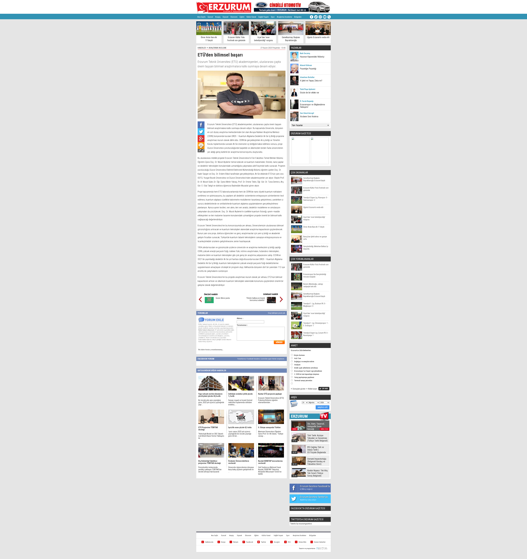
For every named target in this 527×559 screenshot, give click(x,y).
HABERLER (202, 48)
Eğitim (242, 17)
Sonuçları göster (299, 389)
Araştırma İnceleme (284, 17)
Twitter (263, 542)
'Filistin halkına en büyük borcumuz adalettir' (255, 299)
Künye (223, 542)
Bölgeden (298, 17)
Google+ (277, 542)
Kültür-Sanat (251, 17)
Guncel (210, 17)
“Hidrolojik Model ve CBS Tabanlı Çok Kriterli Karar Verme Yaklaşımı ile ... (211, 436)
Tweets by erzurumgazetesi (301, 524)
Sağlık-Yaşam (263, 17)
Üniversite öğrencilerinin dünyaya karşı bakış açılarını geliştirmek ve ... (241, 469)
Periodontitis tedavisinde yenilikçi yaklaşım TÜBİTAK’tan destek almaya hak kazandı (210, 469)
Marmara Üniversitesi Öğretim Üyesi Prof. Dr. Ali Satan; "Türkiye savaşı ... (270, 433)
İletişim (235, 542)
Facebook (249, 542)
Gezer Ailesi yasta (223, 298)
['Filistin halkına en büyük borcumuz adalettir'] (271, 302)
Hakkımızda (209, 542)
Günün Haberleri (320, 542)
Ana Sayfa (201, 17)
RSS (289, 542)
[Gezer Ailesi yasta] (209, 302)
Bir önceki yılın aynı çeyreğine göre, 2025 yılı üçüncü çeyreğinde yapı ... (211, 402)
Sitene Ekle (302, 542)
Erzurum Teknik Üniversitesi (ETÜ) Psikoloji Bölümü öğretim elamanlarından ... (271, 400)
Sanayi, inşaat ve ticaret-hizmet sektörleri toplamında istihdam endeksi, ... (240, 402)
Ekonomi (234, 17)
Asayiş (217, 17)
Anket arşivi (312, 389)
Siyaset (225, 17)
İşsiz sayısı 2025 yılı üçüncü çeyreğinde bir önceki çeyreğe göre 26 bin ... (239, 433)
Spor (273, 17)
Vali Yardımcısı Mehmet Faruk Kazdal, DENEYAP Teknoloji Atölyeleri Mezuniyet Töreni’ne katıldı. (269, 470)
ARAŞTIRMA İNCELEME (217, 48)
